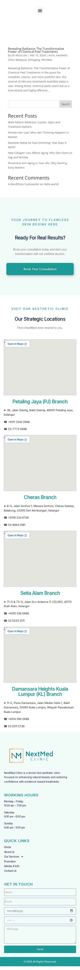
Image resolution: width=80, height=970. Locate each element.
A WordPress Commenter (23, 184)
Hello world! (51, 184)
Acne (52, 55)
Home (7, 847)
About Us (9, 851)
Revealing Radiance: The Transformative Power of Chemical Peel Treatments (36, 50)
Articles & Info (12, 866)
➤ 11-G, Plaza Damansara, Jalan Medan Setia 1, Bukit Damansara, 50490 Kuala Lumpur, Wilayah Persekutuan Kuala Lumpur (39, 707)
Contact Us (10, 870)
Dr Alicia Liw (19, 55)
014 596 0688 (20, 719)
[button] (40, 10)
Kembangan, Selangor (45, 510)
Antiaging (34, 60)
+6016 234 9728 (18, 517)
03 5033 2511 (16, 620)
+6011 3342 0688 (19, 422)
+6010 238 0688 (18, 613)
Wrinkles (46, 60)
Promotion (10, 861)
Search (65, 104)
